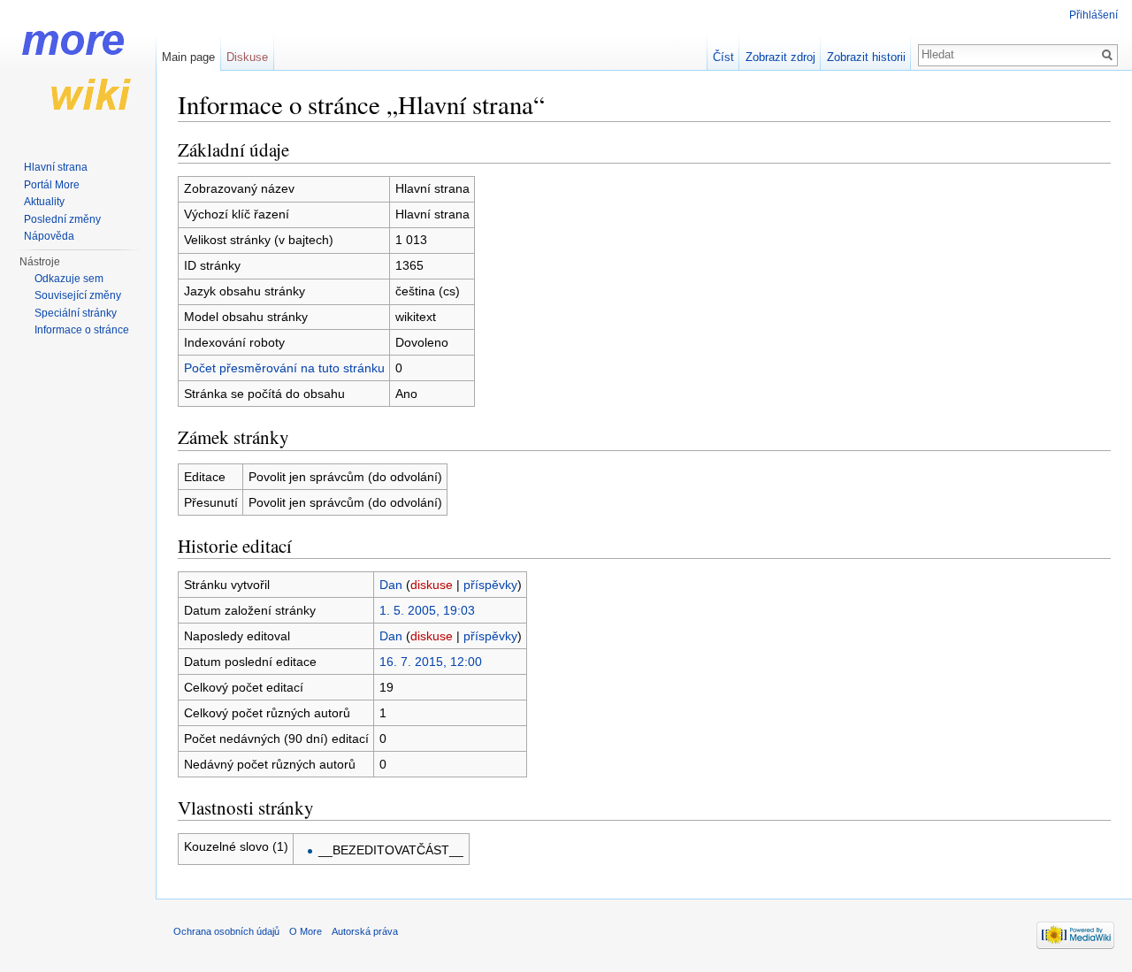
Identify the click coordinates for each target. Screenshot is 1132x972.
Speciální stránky (75, 313)
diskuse (431, 585)
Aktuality (44, 201)
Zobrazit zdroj (780, 57)
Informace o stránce (81, 330)
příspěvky (490, 585)
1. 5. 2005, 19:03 (427, 610)
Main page (188, 57)
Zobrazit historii (866, 57)
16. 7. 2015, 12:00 (430, 661)
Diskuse (247, 57)
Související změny (77, 295)
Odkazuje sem (68, 278)
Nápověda (49, 236)
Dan (390, 585)
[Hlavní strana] (78, 71)
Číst (723, 57)
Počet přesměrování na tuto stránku (284, 368)
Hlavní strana (56, 167)
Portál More (52, 185)
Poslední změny (62, 219)
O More (305, 931)
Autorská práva (365, 931)
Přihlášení (1093, 15)
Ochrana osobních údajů (226, 931)
